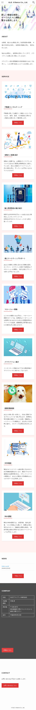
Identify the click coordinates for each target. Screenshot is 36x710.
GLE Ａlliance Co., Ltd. (18, 2)
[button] (33, 2)
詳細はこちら (18, 122)
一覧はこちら (18, 576)
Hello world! (5, 566)
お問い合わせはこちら (10, 685)
